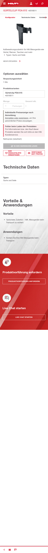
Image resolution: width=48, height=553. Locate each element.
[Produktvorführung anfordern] (10, 549)
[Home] (13, 3)
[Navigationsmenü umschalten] (4, 3)
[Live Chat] (15, 549)
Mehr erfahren (10, 61)
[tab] (10, 17)
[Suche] (42, 3)
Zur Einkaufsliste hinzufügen (14, 153)
